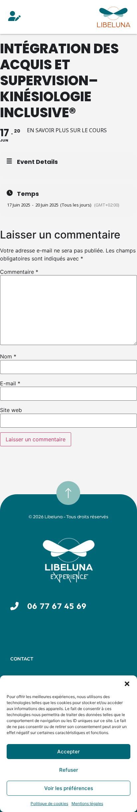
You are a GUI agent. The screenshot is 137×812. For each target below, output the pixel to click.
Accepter (68, 751)
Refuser (68, 770)
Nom (8, 356)
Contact (21, 658)
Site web (11, 410)
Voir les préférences (68, 788)
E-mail (10, 383)
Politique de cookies (49, 803)
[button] (127, 683)
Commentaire (19, 271)
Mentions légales (87, 803)
